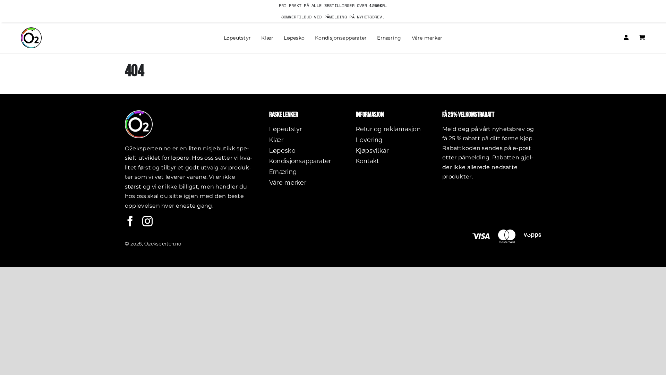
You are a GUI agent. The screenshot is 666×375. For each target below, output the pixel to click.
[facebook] (130, 221)
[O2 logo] (31, 30)
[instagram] (147, 221)
